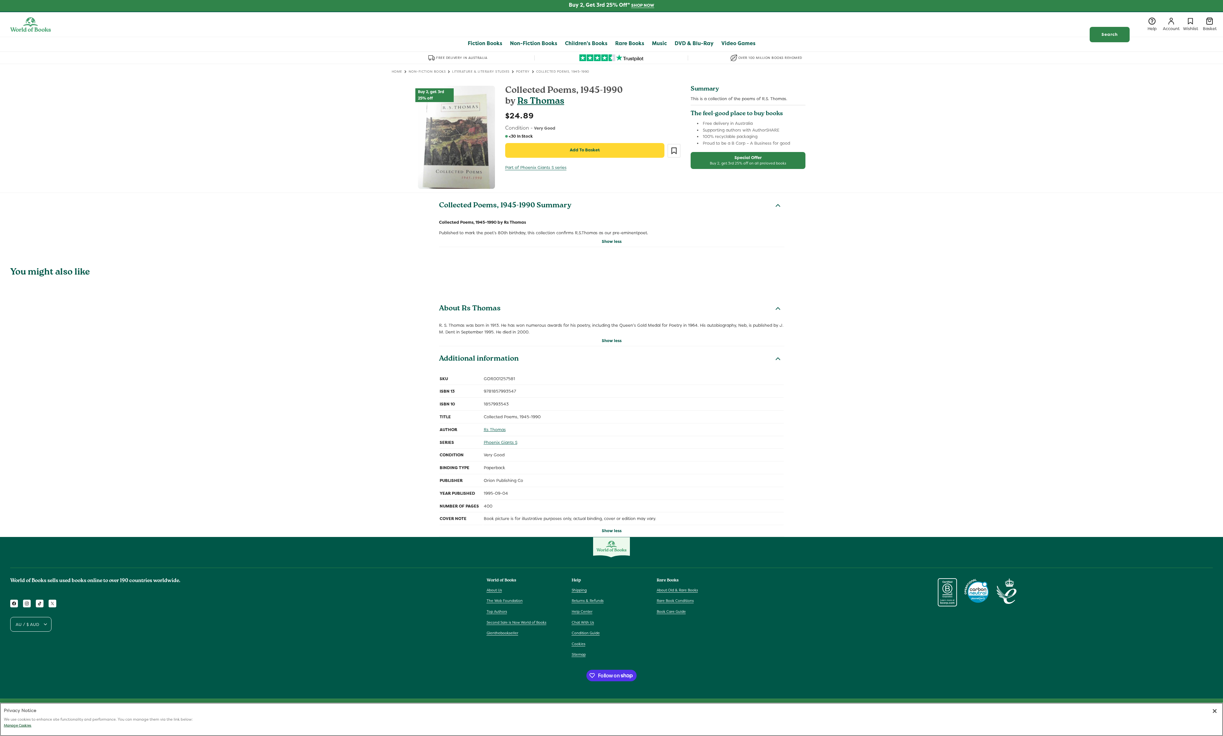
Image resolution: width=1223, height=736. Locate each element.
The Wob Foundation (505, 601)
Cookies (578, 643)
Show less (612, 241)
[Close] (1215, 711)
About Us (494, 590)
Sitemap (579, 654)
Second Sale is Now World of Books (516, 622)
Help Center (582, 611)
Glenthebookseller (502, 633)
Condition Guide (586, 633)
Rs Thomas (540, 101)
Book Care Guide (671, 611)
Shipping (579, 590)
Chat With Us (583, 622)
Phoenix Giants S (500, 442)
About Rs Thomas (470, 309)
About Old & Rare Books (677, 590)
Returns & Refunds (588, 601)
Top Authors (497, 611)
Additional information (479, 359)
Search (1109, 34)
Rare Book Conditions (675, 601)
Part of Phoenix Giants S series (536, 167)
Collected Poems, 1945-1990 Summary (505, 206)
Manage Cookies (17, 725)
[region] (611, 719)
